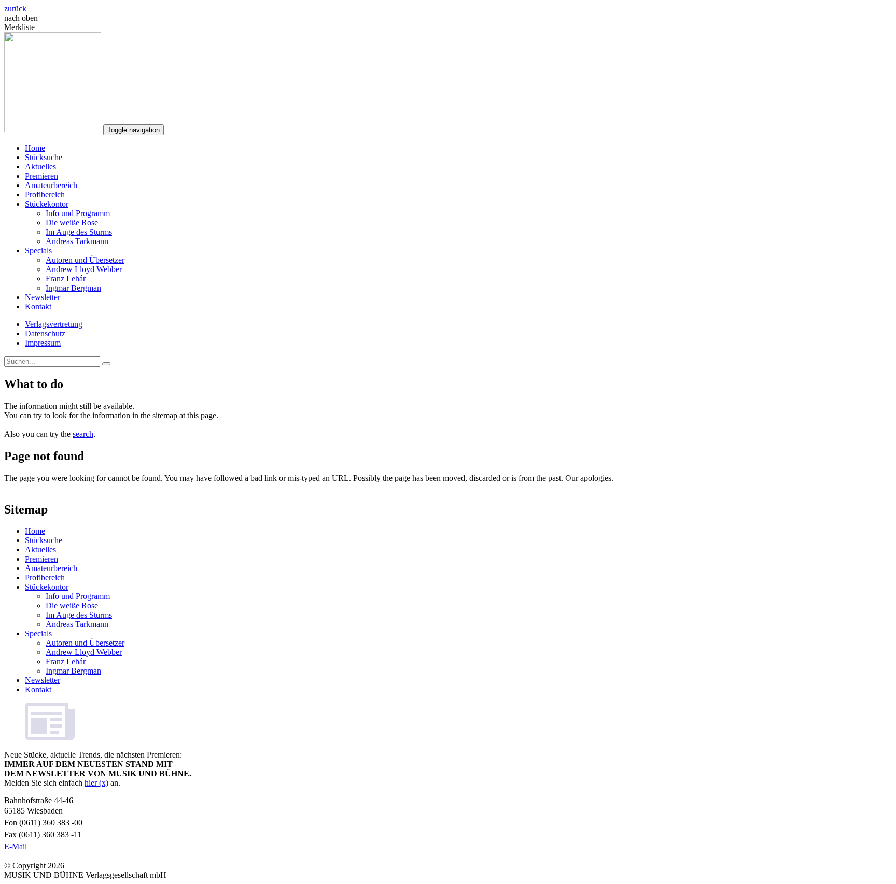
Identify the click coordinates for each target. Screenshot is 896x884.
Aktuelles (40, 166)
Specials (38, 250)
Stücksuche (43, 157)
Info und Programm (78, 213)
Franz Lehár (66, 278)
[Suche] (106, 363)
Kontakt (38, 306)
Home (35, 148)
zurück (15, 8)
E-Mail (15, 846)
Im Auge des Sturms (79, 231)
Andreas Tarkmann (77, 241)
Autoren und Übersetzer (85, 259)
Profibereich (45, 194)
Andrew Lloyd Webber (84, 269)
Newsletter (42, 297)
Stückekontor (46, 203)
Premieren (41, 176)
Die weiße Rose (72, 222)
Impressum (43, 342)
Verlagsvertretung (53, 324)
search (83, 434)
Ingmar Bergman (73, 287)
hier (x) (96, 782)
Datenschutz (45, 333)
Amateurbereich (51, 185)
